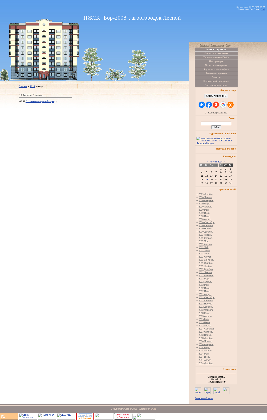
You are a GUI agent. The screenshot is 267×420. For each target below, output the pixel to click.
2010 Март (204, 203)
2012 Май (204, 285)
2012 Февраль (206, 275)
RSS (263, 9)
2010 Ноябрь (205, 228)
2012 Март (204, 278)
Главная (23, 86)
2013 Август (205, 325)
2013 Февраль (206, 310)
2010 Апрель (205, 206)
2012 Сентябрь (206, 297)
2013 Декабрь (206, 338)
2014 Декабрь (206, 363)
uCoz (153, 408)
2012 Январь (205, 272)
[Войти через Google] (223, 104)
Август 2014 (216, 161)
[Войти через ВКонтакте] (202, 105)
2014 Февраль (206, 344)
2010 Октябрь (206, 225)
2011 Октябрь (206, 263)
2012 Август (205, 294)
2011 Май (203, 247)
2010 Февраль (206, 200)
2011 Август (205, 256)
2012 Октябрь (206, 300)
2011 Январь (205, 235)
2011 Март (204, 241)
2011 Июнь (204, 250)
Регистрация (217, 45)
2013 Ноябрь (205, 335)
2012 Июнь (204, 288)
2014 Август (205, 360)
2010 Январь (205, 197)
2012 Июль (204, 291)
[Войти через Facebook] (209, 105)
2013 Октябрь (206, 332)
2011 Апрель (205, 244)
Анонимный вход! (204, 398)
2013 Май (204, 319)
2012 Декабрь (206, 307)
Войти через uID (216, 95)
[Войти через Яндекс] (216, 105)
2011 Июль (204, 253)
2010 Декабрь (206, 231)
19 (206, 179)
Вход (228, 45)
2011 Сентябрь (206, 260)
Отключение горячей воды (40, 101)
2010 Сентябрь (206, 222)
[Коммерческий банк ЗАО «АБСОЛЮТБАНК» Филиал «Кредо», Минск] (216, 143)
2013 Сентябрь (206, 328)
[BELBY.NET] (66, 418)
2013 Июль (204, 322)
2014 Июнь (204, 357)
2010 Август (205, 219)
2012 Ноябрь (205, 303)
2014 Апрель (205, 350)
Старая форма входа (216, 112)
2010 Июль (204, 216)
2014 (32, 86)
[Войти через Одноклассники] (230, 105)
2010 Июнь (204, 213)
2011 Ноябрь (205, 266)
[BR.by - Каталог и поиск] (28, 418)
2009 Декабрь (206, 194)
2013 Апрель (205, 316)
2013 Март (204, 313)
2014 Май (204, 353)
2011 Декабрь (206, 269)
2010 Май (204, 210)
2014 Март (204, 347)
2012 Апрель (205, 281)
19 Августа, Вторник (31, 95)
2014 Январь (205, 341)
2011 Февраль (206, 238)
